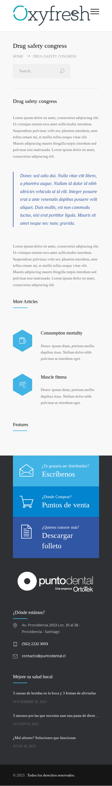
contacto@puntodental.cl (43, 655)
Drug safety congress (35, 101)
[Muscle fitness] (22, 384)
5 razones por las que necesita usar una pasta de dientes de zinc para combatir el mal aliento (56, 715)
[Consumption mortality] (22, 340)
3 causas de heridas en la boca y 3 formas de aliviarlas (54, 693)
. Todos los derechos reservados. (50, 775)
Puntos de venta (66, 505)
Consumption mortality (61, 332)
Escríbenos (58, 474)
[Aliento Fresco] (51, 15)
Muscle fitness (54, 377)
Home (18, 56)
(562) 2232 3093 (35, 643)
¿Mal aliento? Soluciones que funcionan (44, 738)
